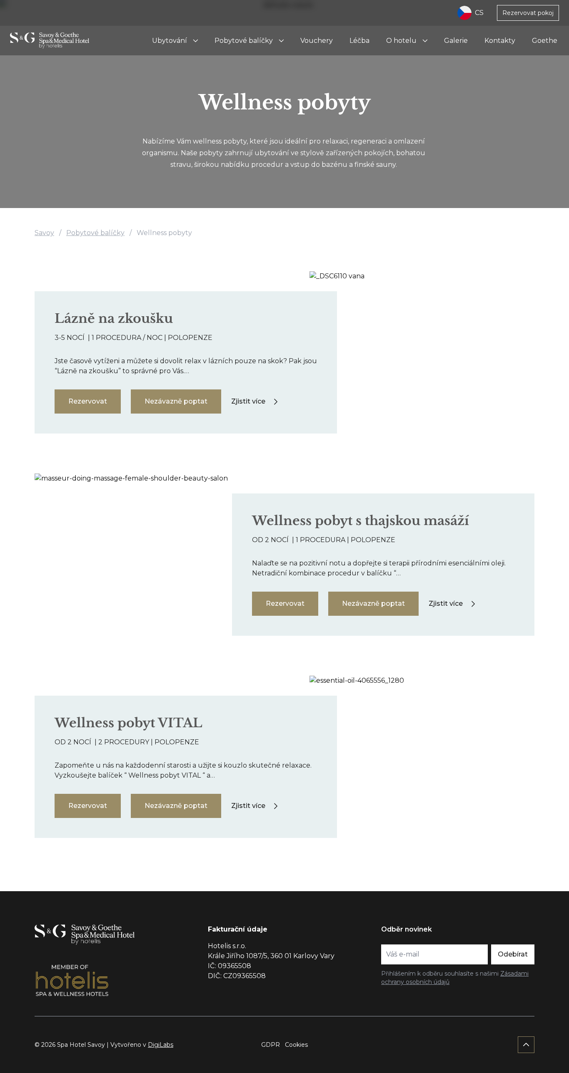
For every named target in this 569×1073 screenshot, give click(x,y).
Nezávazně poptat (176, 401)
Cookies (296, 1044)
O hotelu (401, 41)
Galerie (456, 41)
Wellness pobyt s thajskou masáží (360, 520)
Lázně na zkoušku (114, 318)
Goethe (544, 41)
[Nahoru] (526, 1044)
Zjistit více (248, 401)
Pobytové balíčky (244, 41)
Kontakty (499, 41)
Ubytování (169, 41)
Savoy (44, 233)
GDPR (270, 1044)
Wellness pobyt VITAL (128, 723)
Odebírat (513, 954)
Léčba (359, 41)
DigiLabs (160, 1044)
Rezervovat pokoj (528, 13)
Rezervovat (87, 401)
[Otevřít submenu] (195, 41)
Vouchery (316, 41)
